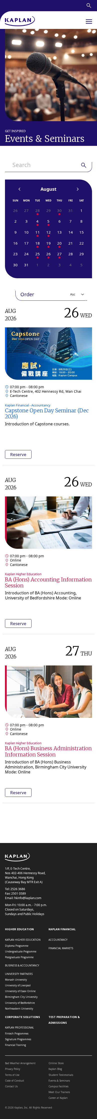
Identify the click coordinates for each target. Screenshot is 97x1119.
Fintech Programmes (16, 1033)
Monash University (16, 979)
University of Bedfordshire (20, 1003)
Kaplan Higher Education (23, 939)
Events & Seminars (59, 1080)
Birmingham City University (21, 997)
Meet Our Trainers (59, 1092)
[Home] (20, 21)
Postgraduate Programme (19, 957)
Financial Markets (60, 948)
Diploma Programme (16, 945)
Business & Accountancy (22, 965)
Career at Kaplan (58, 1098)
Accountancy (57, 939)
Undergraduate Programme (20, 951)
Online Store (56, 1063)
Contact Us (11, 1086)
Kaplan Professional (19, 1027)
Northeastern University (19, 1008)
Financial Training (15, 1045)
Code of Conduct (14, 1080)
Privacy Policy (12, 1069)
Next (77, 189)
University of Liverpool (18, 985)
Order (27, 294)
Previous (19, 189)
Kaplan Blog (55, 1069)
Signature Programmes (18, 1039)
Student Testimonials (60, 1075)
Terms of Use (12, 1075)
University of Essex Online (20, 991)
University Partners (19, 974)
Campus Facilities (58, 1086)
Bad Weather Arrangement (20, 1063)
